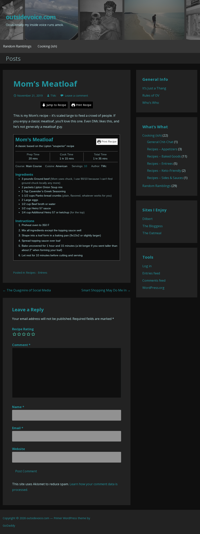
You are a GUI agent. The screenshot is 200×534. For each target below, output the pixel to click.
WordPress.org (153, 288)
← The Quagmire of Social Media (27, 290)
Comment (21, 345)
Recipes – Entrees (160, 163)
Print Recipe (83, 105)
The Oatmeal (151, 233)
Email (17, 428)
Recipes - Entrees (36, 272)
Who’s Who (150, 103)
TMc (53, 95)
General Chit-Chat (160, 142)
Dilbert (147, 219)
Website (18, 449)
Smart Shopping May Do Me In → (105, 290)
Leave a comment (76, 95)
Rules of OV (150, 95)
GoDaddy (9, 525)
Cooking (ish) (47, 46)
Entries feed (151, 273)
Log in (147, 266)
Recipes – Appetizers (162, 149)
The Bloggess (152, 226)
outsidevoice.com (31, 17)
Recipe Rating (23, 329)
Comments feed (153, 280)
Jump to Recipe (56, 105)
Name (18, 407)
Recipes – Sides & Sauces (165, 178)
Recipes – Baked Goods (164, 156)
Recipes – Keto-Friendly (164, 170)
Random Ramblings (17, 46)
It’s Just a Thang (154, 88)
